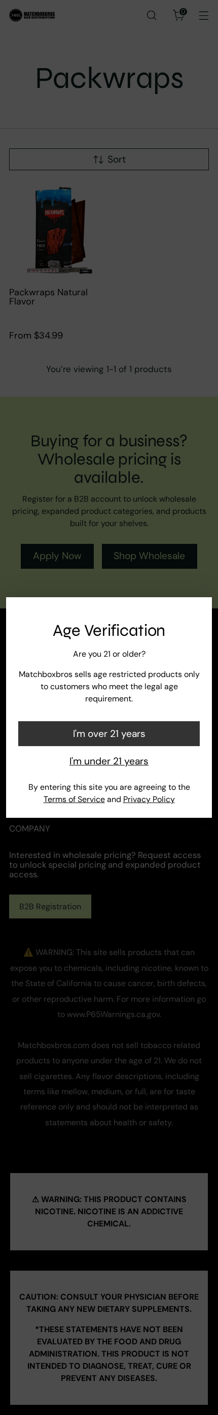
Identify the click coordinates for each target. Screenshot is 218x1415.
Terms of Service (74, 799)
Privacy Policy (149, 799)
